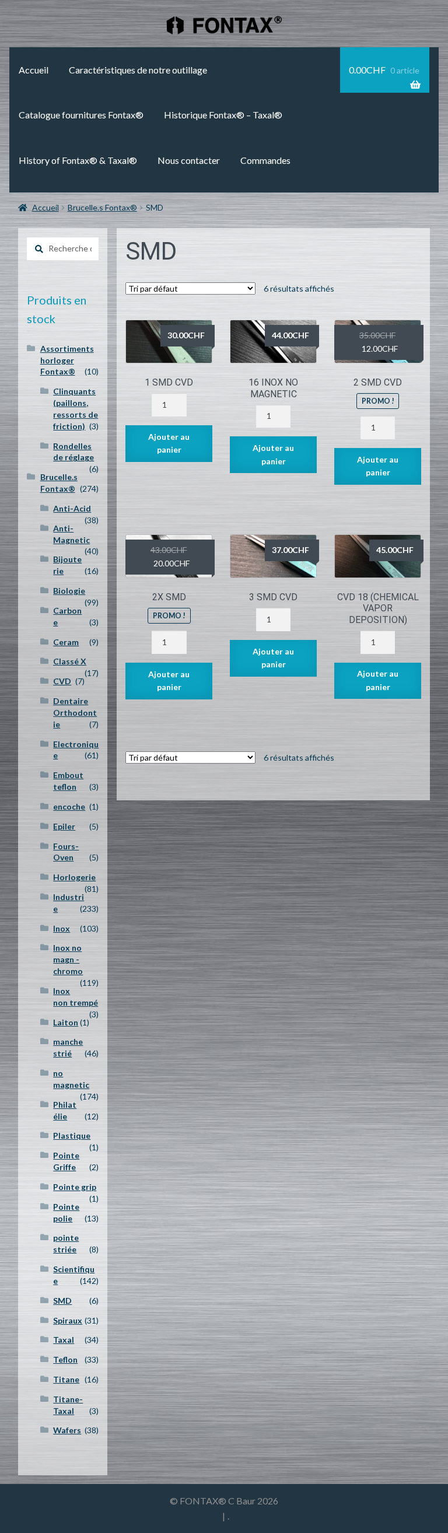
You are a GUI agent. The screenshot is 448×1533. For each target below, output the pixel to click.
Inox (61, 928)
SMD (62, 1301)
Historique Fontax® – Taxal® (223, 114)
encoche (69, 806)
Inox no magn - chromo (68, 959)
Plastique (71, 1135)
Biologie (69, 591)
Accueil (33, 69)
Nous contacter (189, 160)
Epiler (64, 826)
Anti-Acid (72, 508)
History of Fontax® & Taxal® (78, 160)
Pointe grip (74, 1187)
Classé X (69, 661)
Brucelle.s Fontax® (102, 207)
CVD (62, 681)
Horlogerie (74, 877)
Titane (66, 1379)
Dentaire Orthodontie (75, 712)
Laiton (65, 1022)
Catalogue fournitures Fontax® (81, 114)
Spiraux (67, 1320)
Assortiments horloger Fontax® (67, 360)
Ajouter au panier (169, 443)
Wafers (67, 1430)
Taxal (63, 1340)
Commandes (265, 160)
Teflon (65, 1359)
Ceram (66, 642)
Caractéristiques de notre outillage (138, 69)
